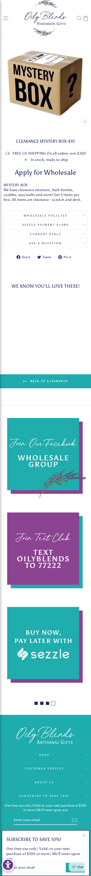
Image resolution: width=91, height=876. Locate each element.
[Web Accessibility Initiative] (8, 865)
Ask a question (45, 243)
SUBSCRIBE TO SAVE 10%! (44, 795)
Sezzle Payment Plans (45, 224)
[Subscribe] (74, 820)
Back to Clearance (48, 381)
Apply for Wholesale (45, 172)
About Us (44, 782)
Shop (44, 754)
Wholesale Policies (46, 215)
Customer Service (44, 768)
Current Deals (45, 234)
